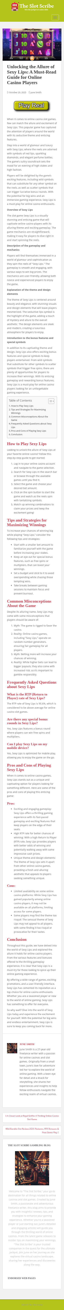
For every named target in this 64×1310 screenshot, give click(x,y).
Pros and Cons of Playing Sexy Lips (28, 430)
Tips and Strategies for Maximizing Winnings (28, 411)
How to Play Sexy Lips (22, 405)
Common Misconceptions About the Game (29, 418)
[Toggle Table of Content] (49, 401)
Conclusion (16, 434)
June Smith (36, 92)
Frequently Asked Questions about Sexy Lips (31, 425)
